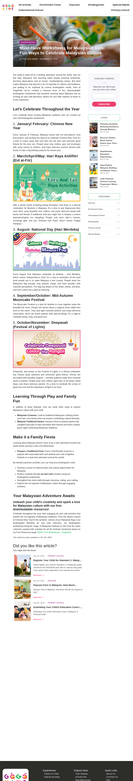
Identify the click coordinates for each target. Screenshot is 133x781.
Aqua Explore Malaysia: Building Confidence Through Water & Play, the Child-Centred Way (109, 168)
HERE (40, 532)
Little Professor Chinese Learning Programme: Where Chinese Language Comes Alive (108, 182)
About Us (110, 773)
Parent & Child (51, 773)
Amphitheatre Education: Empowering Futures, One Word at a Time (108, 154)
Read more (37, 575)
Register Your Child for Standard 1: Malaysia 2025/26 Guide (58, 560)
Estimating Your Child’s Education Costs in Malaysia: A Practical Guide (57, 607)
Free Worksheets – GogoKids (57, 532)
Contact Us (112, 776)
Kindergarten (28, 42)
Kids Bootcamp (52, 776)
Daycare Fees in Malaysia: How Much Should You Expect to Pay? (54, 585)
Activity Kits (81, 776)
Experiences (49, 770)
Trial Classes (81, 773)
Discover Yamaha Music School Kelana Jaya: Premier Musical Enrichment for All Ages (109, 141)
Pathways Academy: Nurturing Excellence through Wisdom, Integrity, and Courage (109, 127)
